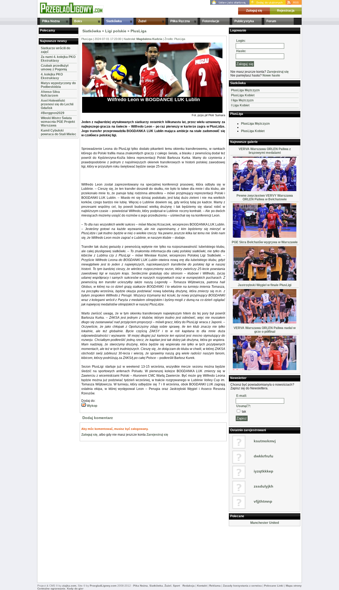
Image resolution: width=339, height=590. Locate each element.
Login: (241, 41)
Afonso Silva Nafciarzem (50, 93)
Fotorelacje (210, 21)
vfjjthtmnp (263, 501)
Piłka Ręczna (180, 21)
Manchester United (264, 523)
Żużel (142, 21)
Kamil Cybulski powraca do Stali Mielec (58, 132)
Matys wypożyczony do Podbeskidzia (58, 85)
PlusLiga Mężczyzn (245, 90)
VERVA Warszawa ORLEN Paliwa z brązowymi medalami (265, 151)
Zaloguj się (254, 10)
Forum (271, 21)
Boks (78, 21)
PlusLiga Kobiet (243, 95)
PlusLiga (138, 31)
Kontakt (202, 585)
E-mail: (241, 396)
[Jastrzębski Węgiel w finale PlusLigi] (264, 322)
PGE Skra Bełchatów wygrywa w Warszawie (265, 242)
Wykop (91, 406)
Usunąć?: (243, 406)
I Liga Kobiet (240, 105)
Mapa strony (294, 585)
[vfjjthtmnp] (239, 508)
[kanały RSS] (294, 4)
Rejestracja (286, 10)
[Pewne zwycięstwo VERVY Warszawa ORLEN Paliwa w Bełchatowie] (264, 236)
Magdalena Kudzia (149, 38)
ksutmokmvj (265, 441)
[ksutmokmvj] (239, 447)
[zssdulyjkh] (239, 493)
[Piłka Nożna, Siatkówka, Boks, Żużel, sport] (72, 12)
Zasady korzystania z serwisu (242, 585)
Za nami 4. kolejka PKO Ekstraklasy (58, 58)
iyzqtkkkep (263, 471)
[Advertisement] (54, 219)
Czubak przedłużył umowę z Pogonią (54, 67)
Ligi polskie (115, 31)
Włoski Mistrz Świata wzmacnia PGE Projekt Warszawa (58, 121)
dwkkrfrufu (263, 456)
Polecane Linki (273, 585)
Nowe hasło (271, 75)
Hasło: (241, 51)
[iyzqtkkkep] (239, 478)
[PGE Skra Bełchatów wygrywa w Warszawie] (264, 279)
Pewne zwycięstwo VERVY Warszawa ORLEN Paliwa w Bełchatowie (265, 197)
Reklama (215, 585)
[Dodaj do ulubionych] (267, 4)
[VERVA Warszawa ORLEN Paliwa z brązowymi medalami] (264, 190)
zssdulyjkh (263, 486)
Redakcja (188, 585)
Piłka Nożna (51, 21)
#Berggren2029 (52, 113)
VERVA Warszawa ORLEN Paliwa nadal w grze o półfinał (265, 330)
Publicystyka (244, 21)
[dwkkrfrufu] (239, 463)
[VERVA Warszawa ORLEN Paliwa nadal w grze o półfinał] (264, 369)
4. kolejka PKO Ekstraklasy (52, 76)
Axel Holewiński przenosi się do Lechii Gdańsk (57, 104)
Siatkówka (114, 21)
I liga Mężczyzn (242, 100)
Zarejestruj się (157, 434)
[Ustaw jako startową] (229, 4)
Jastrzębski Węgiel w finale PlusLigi (264, 285)
